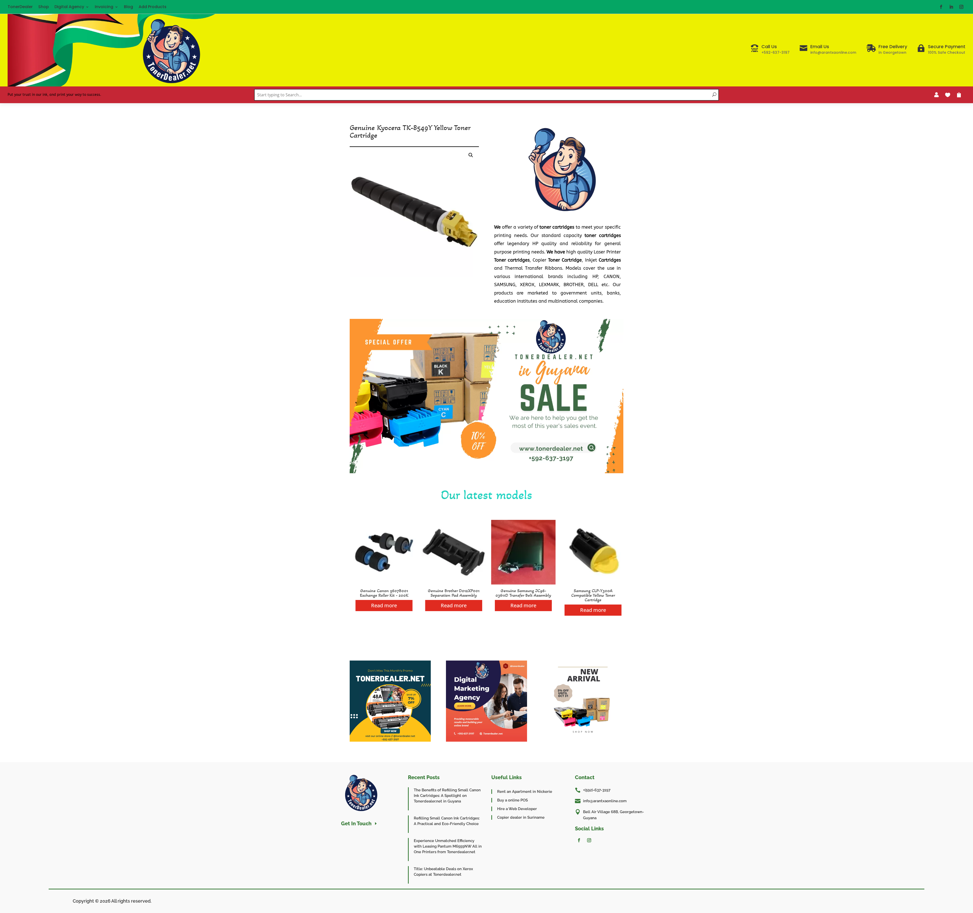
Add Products (152, 7)
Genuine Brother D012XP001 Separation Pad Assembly (452, 593)
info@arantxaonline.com (605, 801)
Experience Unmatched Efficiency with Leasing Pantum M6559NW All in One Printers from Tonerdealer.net (448, 846)
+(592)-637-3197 (596, 790)
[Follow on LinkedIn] (951, 7)
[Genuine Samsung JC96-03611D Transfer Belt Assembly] (521, 583)
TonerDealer (20, 7)
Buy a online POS (512, 800)
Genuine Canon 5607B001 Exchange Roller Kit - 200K (382, 593)
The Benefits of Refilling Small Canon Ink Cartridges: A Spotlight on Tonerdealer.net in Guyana (447, 796)
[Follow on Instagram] (961, 7)
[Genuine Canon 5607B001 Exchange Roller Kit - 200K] (382, 583)
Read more (382, 605)
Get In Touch (356, 823)
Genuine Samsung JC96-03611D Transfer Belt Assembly (521, 593)
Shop (43, 7)
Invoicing (104, 7)
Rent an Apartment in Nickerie (524, 791)
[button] (470, 155)
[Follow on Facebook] (941, 7)
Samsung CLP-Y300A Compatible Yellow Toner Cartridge (591, 595)
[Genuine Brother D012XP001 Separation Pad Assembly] (451, 583)
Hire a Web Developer (517, 809)
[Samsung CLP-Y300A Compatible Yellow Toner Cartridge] (591, 583)
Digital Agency (69, 7)
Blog (128, 7)
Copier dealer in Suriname (521, 817)
